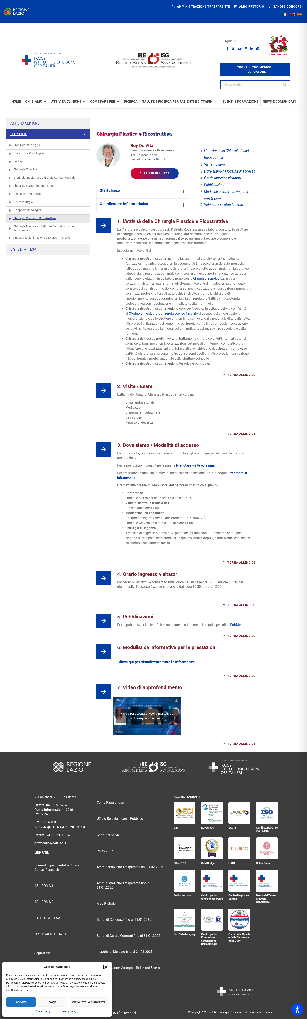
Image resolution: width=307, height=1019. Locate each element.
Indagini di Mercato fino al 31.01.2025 (125, 952)
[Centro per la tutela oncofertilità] (212, 881)
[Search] (285, 84)
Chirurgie (18, 134)
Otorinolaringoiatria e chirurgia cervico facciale (163, 313)
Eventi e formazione (240, 101)
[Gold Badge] (212, 848)
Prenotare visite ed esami (195, 465)
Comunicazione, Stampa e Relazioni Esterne (129, 968)
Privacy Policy (69, 1011)
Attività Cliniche (66, 101)
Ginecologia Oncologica (28, 153)
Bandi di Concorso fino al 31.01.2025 (124, 920)
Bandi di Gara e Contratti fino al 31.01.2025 (128, 936)
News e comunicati (279, 101)
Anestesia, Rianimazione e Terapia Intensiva (41, 237)
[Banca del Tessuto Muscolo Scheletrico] (267, 881)
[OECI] (184, 813)
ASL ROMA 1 (43, 886)
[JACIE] (239, 813)
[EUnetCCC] (184, 848)
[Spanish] (300, 14)
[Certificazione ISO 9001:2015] (267, 813)
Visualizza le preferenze (88, 1002)
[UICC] (239, 848)
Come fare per (102, 101)
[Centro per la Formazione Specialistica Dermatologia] (212, 920)
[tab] (143, 191)
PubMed (236, 625)
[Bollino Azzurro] (184, 881)
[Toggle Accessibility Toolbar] (297, 1009)
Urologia (18, 161)
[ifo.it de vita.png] (108, 155)
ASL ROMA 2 (43, 902)
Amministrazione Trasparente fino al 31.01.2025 (123, 885)
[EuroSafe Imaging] (184, 920)
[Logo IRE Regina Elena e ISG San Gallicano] (153, 60)
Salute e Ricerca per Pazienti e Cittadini (177, 101)
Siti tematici (127, 1013)
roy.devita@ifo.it (153, 159)
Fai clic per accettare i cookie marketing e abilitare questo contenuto (147, 716)
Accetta (21, 1002)
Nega (52, 1002)
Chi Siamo (33, 101)
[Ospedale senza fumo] (278, 45)
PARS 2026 (105, 851)
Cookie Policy (43, 1011)
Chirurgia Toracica (25, 169)
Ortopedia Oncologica (27, 210)
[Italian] (285, 14)
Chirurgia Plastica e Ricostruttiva (34, 218)
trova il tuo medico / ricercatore (255, 69)
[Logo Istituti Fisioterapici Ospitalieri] (153, 767)
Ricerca (131, 101)
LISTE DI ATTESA (47, 918)
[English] (292, 14)
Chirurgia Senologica (26, 145)
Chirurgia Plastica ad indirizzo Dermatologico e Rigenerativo (43, 228)
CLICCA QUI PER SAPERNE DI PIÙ (59, 827)
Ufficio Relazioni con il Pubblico (120, 819)
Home (16, 101)
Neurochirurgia (23, 202)
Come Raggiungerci (111, 803)
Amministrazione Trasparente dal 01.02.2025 (130, 867)
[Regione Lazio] (16, 11)
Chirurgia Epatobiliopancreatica (33, 185)
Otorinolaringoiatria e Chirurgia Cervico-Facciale (44, 177)
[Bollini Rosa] (267, 848)
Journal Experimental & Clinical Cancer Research (57, 868)
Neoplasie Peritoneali (27, 193)
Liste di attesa (23, 249)
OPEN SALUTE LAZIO (50, 934)
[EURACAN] (212, 813)
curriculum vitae (155, 173)
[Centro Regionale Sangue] (239, 881)
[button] (106, 967)
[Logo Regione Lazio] (72, 767)
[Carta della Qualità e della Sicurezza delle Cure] (239, 920)
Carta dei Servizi (109, 835)
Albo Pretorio (106, 903)
